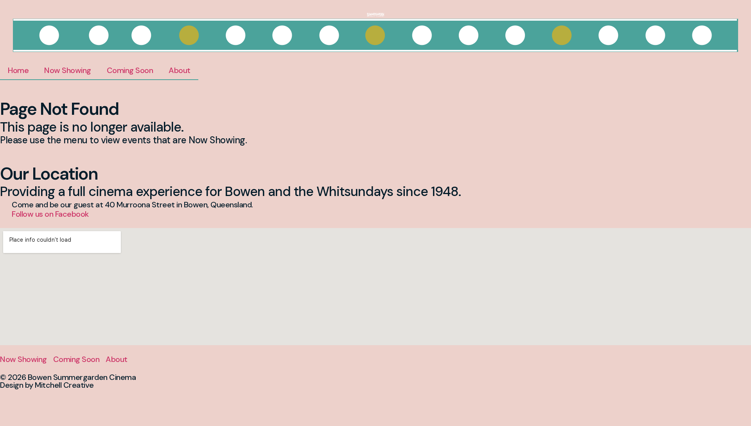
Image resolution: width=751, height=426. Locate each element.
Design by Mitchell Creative (47, 385)
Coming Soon (130, 70)
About (179, 70)
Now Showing (67, 70)
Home (18, 70)
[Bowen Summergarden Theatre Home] (375, 14)
